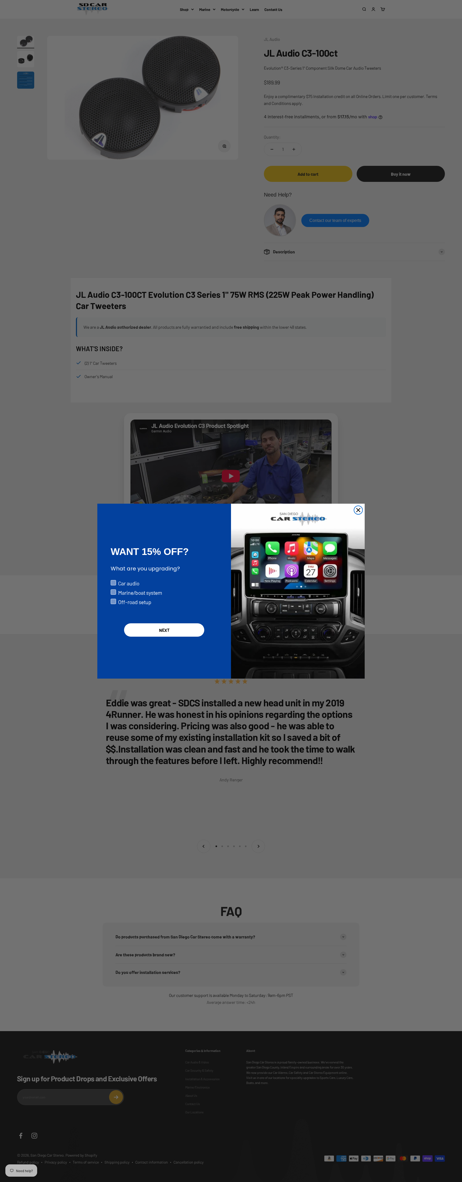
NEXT (164, 630)
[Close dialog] (358, 510)
